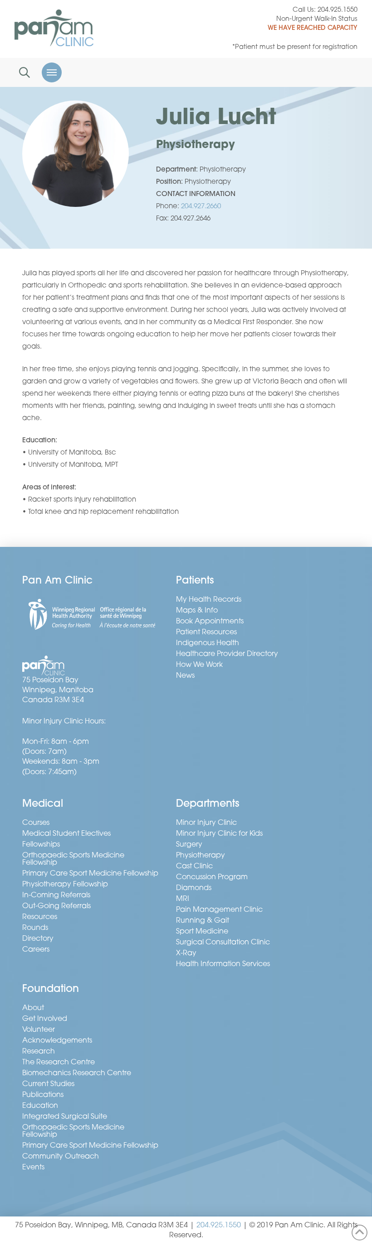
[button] (24, 72)
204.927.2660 (201, 206)
